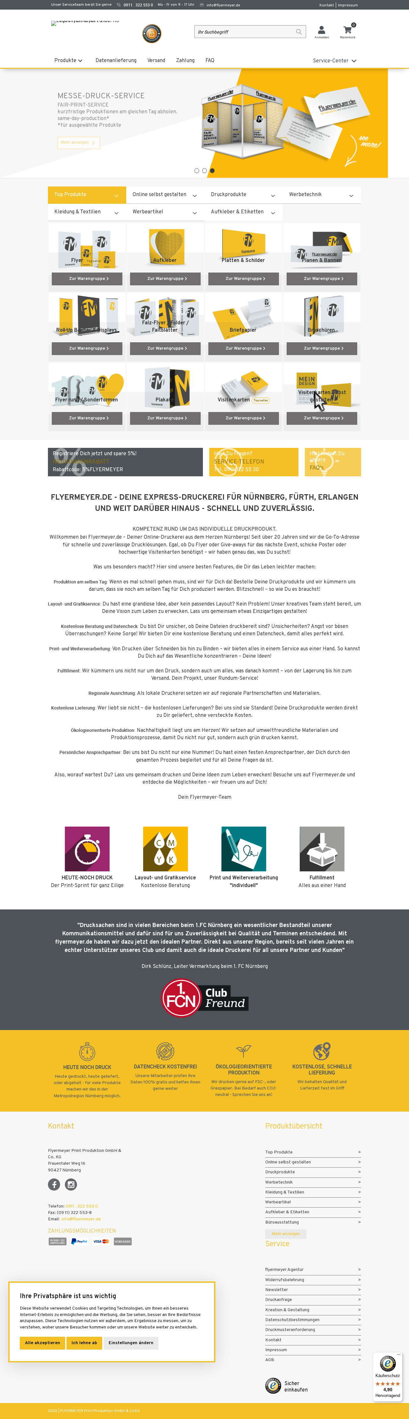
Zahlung (185, 61)
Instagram (71, 1184)
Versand (156, 61)
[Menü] (399, 1356)
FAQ (209, 61)
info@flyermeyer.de (223, 5)
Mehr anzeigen (74, 155)
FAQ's (317, 468)
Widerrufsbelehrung (284, 1280)
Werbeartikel (148, 212)
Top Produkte (70, 195)
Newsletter (276, 1290)
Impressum (348, 5)
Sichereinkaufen (296, 1387)
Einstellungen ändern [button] (131, 1343)
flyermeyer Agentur (284, 1269)
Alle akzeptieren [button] (42, 1343)
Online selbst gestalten (159, 195)
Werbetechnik (305, 195)
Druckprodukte (228, 195)
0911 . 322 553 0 (82, 1206)
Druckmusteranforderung (290, 1330)
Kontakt (327, 5)
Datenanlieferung (116, 61)
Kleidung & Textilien (77, 212)
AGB (269, 1360)
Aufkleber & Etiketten (237, 212)
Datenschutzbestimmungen (292, 1320)
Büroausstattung (282, 1222)
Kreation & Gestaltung (287, 1310)
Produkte (65, 61)
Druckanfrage (278, 1300)
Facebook (54, 1184)
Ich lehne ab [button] (84, 1343)
